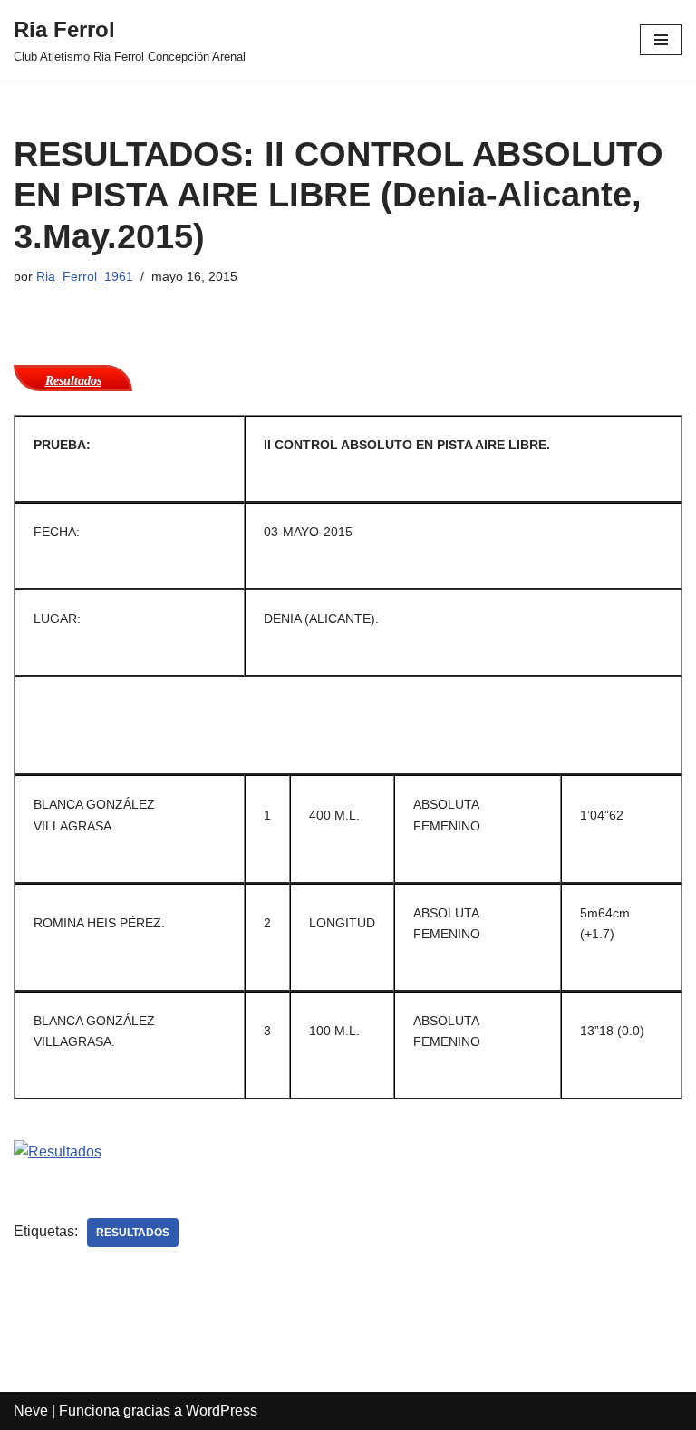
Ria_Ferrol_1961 (84, 276)
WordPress (221, 1410)
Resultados (132, 1232)
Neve (31, 1410)
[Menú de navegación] (661, 39)
